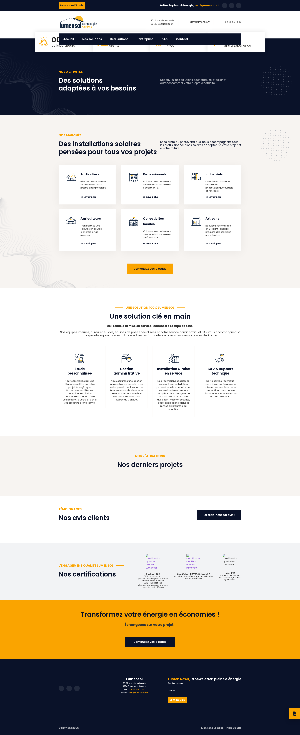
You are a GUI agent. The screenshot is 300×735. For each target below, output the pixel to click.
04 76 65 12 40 (233, 21)
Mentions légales (212, 728)
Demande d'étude (71, 5)
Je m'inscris (177, 700)
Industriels (214, 174)
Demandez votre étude (150, 269)
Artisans (212, 218)
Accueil (68, 39)
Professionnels (154, 174)
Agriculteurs (90, 218)
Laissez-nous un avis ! (219, 515)
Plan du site (233, 728)
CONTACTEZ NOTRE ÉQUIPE (150, 642)
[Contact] (294, 713)
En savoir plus (88, 197)
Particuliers (89, 174)
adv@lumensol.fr (200, 21)
